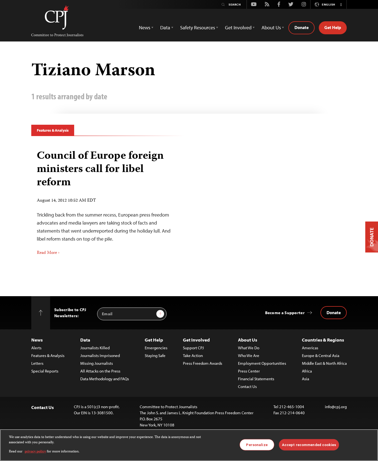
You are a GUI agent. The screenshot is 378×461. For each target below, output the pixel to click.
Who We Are (248, 355)
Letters (37, 363)
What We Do (248, 347)
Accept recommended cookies (309, 444)
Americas (310, 347)
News (37, 340)
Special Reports (44, 371)
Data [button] (165, 27)
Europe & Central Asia (320, 355)
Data (85, 340)
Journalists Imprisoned (100, 355)
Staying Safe (155, 355)
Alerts (36, 347)
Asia (305, 378)
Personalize (256, 444)
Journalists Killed (95, 347)
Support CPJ (193, 347)
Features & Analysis (53, 130)
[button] (340, 4)
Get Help (332, 27)
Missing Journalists (96, 363)
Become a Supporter (285, 312)
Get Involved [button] (238, 27)
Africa (307, 371)
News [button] (144, 27)
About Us (247, 340)
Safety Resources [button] (197, 27)
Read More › (48, 253)
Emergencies (156, 347)
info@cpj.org (336, 406)
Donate (301, 27)
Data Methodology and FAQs (104, 378)
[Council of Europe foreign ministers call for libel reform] (108, 200)
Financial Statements (256, 378)
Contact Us (247, 386)
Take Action (193, 355)
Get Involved (196, 340)
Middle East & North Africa (324, 363)
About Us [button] (271, 27)
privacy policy (35, 452)
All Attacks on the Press (100, 371)
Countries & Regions (323, 340)
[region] (189, 445)
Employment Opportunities (262, 363)
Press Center (249, 371)
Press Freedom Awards (202, 363)
